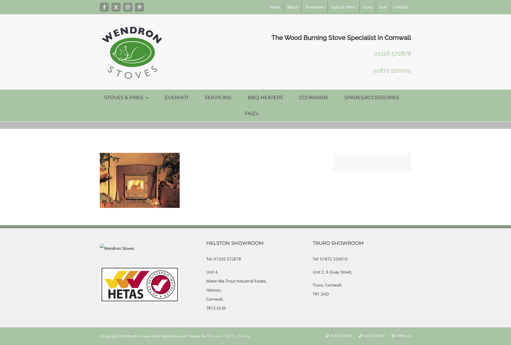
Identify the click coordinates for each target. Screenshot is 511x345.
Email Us (403, 336)
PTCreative (213, 336)
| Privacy (243, 336)
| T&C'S (228, 336)
